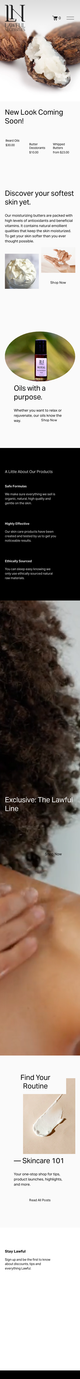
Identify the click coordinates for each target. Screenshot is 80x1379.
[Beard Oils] (17, 134)
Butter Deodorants (37, 146)
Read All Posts (40, 1200)
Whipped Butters (59, 146)
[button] (68, 127)
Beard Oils (12, 140)
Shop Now (58, 282)
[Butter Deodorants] (40, 135)
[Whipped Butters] (64, 135)
